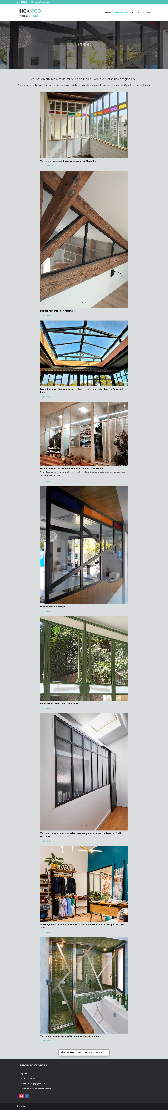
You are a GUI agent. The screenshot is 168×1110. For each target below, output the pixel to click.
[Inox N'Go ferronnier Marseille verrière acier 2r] (84, 921)
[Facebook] (27, 1096)
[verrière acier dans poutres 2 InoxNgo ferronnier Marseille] (84, 307)
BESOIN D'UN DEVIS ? (33, 1065)
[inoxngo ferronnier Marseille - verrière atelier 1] (84, 830)
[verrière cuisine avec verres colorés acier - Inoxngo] (84, 603)
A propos (136, 12)
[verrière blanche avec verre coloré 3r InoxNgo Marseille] (84, 157)
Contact (147, 12)
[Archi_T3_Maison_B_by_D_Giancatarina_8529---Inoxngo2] (84, 1033)
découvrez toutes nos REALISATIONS (84, 1052)
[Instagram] (21, 1096)
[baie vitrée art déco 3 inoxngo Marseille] (84, 700)
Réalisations (120, 12)
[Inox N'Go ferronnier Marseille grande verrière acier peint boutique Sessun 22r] (84, 465)
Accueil (108, 12)
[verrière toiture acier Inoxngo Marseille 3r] (84, 385)
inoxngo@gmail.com (36, 1083)
